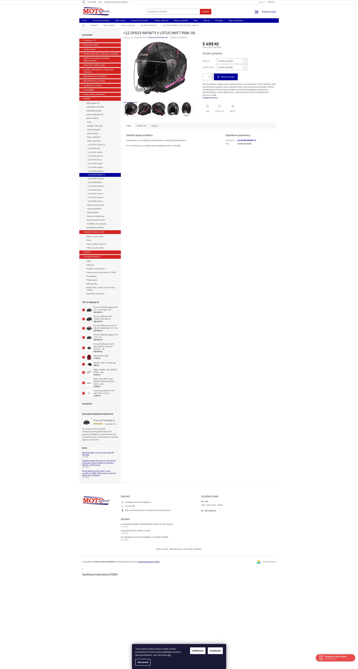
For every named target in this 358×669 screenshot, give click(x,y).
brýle (89, 122)
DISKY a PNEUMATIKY (95, 114)
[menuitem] (84, 20)
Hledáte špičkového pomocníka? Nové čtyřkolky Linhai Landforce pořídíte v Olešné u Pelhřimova (99, 463)
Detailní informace (210, 97)
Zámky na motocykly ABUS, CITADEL (101, 272)
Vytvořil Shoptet (269, 561)
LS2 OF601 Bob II (95, 190)
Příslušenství (91, 280)
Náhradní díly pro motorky (94, 81)
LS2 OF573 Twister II (96, 144)
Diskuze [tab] (154, 125)
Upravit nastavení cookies (149, 561)
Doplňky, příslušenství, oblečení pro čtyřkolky (99, 71)
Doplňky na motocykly (95, 268)
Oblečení (90, 265)
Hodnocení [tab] (141, 125)
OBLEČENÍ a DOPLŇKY (95, 107)
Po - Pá (204, 501)
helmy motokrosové (95, 205)
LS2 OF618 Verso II (95, 193)
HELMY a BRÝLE (92, 118)
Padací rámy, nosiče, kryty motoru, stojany (101, 288)
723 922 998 (130, 506)
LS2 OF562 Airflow (95, 167)
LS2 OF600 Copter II (96, 178)
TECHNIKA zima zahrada (96, 223)
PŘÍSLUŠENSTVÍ (92, 103)
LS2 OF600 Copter (95, 163)
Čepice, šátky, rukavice (96, 244)
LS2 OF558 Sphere (95, 156)
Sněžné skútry (90, 49)
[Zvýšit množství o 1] (212, 75)
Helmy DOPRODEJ (94, 208)
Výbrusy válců (162, 549)
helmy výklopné (93, 137)
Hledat (205, 11)
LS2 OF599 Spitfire (95, 171)
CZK (261, 2)
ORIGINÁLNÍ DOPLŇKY (95, 227)
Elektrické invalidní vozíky (94, 65)
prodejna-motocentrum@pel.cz (138, 502)
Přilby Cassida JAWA (94, 248)
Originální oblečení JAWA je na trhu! (135, 530)
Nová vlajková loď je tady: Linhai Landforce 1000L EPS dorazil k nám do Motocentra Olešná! (99, 473)
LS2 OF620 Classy (95, 201)
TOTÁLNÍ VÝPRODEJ (92, 256)
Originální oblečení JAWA (94, 232)
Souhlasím (215, 650)
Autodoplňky (89, 90)
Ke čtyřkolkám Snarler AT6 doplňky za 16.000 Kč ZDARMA (144, 537)
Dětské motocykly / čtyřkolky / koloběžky (101, 54)
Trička (89, 240)
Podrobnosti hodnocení (158, 37)
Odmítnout (197, 650)
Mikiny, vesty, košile (94, 236)
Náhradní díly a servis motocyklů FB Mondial (98, 454)
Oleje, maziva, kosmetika (94, 94)
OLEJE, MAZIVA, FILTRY (95, 220)
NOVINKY (87, 98)
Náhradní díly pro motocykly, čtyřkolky (185, 549)
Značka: (178, 37)
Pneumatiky (91, 276)
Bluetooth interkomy (95, 216)
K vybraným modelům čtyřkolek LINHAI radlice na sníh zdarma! (146, 524)
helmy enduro (93, 133)
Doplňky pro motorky (92, 85)
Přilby (88, 261)
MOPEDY (87, 252)
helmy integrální (93, 129)
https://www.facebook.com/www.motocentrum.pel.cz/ (148, 510)
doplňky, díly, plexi (95, 126)
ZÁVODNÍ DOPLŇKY (94, 110)
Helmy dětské (93, 212)
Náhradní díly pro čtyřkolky (95, 76)
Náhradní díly (91, 283)
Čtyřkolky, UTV (90, 40)
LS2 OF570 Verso (95, 159)
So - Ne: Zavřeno (208, 510)
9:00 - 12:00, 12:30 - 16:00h (211, 505)
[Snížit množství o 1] (212, 78)
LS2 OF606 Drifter (95, 182)
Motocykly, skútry (91, 45)
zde (169, 655)
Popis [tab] (128, 125)
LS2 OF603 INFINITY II (96, 174)
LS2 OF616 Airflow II (96, 186)
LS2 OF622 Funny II (95, 197)
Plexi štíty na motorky (95, 293)
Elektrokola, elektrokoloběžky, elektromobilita (97, 59)
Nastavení (143, 662)
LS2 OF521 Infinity (95, 152)
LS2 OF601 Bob (94, 148)
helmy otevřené (93, 141)
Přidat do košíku (228, 77)
